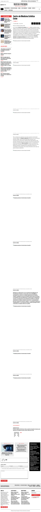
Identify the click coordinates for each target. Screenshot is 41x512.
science (2, 52)
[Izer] (13, 23)
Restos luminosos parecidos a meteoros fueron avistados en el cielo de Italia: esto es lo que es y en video (6, 69)
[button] (39, 9)
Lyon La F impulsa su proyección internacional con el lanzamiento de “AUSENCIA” (7, 37)
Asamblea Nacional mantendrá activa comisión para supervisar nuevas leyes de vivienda (7, 26)
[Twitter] (35, 23)
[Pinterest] (37, 23)
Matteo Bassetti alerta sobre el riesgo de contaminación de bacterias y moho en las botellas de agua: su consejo (6, 63)
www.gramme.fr (16, 425)
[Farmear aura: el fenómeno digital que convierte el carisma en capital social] (2, 41)
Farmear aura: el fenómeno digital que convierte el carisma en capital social (7, 42)
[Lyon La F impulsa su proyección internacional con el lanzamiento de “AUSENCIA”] (2, 36)
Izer (17, 23)
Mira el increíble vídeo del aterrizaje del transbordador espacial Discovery (6, 58)
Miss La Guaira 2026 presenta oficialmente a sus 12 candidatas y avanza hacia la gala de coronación (8, 31)
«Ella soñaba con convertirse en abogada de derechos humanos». (6, 50)
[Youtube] (7, 507)
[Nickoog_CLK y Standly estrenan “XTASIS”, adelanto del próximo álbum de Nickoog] (2, 19)
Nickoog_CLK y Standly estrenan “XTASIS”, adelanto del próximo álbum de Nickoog (7, 20)
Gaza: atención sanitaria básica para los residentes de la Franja (6, 74)
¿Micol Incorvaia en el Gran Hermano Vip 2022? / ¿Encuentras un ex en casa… (21, 450)
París (29, 27)
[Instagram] (3, 507)
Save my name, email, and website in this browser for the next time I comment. (13, 468)
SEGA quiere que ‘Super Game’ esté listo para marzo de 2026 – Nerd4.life (7, 453)
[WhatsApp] (39, 23)
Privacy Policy (34, 497)
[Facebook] (32, 23)
